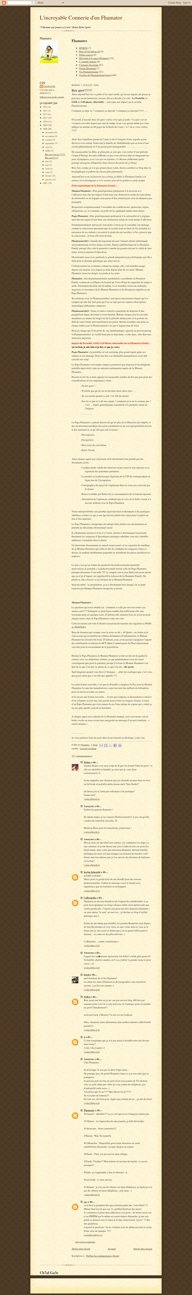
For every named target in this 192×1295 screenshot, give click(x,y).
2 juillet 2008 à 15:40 (92, 968)
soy (85, 1201)
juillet (48, 150)
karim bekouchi (92, 872)
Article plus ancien (142, 1248)
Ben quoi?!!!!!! (51, 157)
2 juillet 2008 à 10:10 (92, 891)
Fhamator (49, 86)
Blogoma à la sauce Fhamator (94, 58)
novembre (50, 136)
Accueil (112, 1248)
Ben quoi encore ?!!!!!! (55, 154)
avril (47, 168)
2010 (45, 121)
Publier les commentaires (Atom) (102, 1255)
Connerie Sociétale (88, 65)
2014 (45, 106)
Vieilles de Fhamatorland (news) (95, 75)
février (48, 175)
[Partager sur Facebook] (115, 745)
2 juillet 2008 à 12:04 (92, 945)
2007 (45, 183)
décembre (49, 132)
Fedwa (87, 762)
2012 (45, 114)
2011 (45, 117)
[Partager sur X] (110, 745)
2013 (45, 110)
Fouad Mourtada (87, 68)
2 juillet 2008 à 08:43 (92, 832)
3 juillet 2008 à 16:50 (92, 1103)
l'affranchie (90, 897)
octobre (48, 139)
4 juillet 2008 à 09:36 (92, 1195)
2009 (45, 125)
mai (47, 164)
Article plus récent (81, 1248)
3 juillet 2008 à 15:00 (92, 1052)
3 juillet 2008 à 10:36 (92, 1030)
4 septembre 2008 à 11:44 (93, 1235)
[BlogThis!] (106, 745)
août (47, 147)
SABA (87, 996)
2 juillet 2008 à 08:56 (92, 865)
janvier (48, 179)
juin (47, 161)
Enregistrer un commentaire (85, 1242)
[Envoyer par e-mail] (101, 745)
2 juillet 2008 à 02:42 (92, 799)
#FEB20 (83, 48)
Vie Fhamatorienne (88, 71)
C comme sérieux (88, 61)
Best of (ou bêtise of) (89, 51)
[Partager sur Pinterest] (120, 745)
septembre (50, 143)
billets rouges (86, 54)
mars (47, 172)
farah (87, 974)
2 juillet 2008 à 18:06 (92, 989)
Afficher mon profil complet (52, 96)
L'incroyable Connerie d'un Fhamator (81, 17)
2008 (45, 128)
